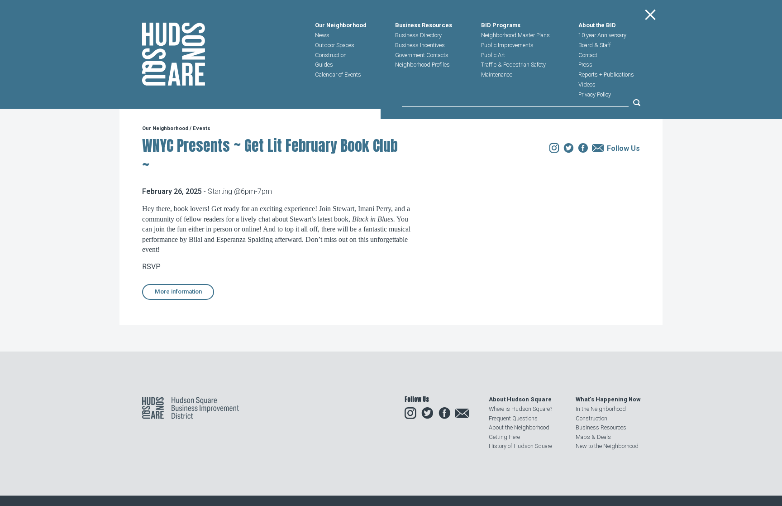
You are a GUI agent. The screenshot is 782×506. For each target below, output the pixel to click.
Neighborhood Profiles (422, 64)
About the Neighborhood (519, 427)
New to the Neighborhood (607, 446)
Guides (324, 64)
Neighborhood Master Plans (515, 35)
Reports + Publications (606, 74)
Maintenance (496, 74)
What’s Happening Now (608, 399)
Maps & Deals (593, 437)
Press (585, 64)
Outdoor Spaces (334, 45)
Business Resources (423, 26)
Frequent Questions (513, 418)
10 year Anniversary (602, 35)
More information (178, 291)
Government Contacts (421, 55)
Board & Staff (594, 45)
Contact (587, 55)
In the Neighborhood (601, 408)
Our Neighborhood (341, 26)
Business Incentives (420, 45)
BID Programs (500, 26)
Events (201, 128)
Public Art (493, 55)
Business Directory (418, 35)
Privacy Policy (594, 94)
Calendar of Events (338, 74)
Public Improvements (507, 45)
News (322, 35)
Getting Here (504, 437)
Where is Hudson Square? (520, 408)
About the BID (597, 26)
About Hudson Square (520, 399)
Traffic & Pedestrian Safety (513, 64)
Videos (587, 84)
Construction (331, 55)
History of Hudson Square (520, 446)
